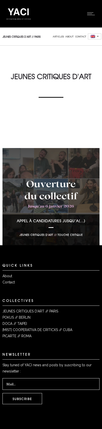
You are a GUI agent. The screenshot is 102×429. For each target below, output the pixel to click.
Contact (80, 36)
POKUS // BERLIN (16, 317)
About (69, 36)
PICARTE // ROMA (16, 336)
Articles (58, 36)
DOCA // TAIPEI (14, 324)
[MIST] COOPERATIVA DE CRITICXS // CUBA (37, 330)
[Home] (18, 21)
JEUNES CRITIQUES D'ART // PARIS (30, 311)
